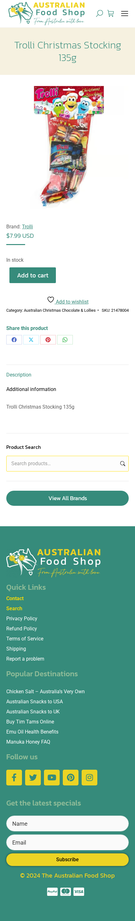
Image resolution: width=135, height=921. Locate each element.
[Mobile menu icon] (125, 13)
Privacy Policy (21, 619)
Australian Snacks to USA (34, 702)
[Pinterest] (48, 339)
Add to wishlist (72, 302)
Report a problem (25, 659)
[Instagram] (89, 777)
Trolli (27, 227)
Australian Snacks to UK (33, 712)
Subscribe (67, 859)
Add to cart (32, 275)
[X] (31, 339)
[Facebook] (14, 339)
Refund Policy (21, 629)
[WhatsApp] (65, 339)
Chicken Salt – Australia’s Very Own (45, 692)
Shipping (16, 649)
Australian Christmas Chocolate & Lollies (60, 310)
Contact (15, 598)
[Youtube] (52, 777)
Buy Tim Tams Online (30, 722)
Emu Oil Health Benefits (32, 732)
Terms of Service (24, 639)
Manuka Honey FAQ (28, 742)
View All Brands (67, 498)
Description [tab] (18, 375)
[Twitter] (33, 777)
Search (122, 464)
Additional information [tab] (31, 389)
